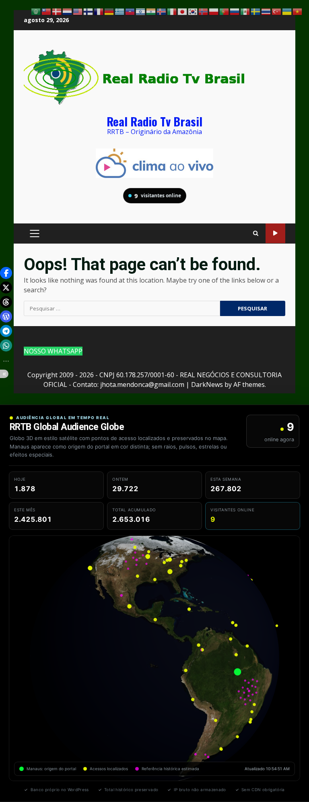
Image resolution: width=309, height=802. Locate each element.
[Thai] (266, 10)
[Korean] (193, 10)
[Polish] (214, 10)
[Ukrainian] (287, 10)
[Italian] (172, 10)
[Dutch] (67, 10)
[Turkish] (277, 10)
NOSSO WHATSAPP (53, 351)
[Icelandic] (162, 10)
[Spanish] (245, 10)
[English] (78, 10)
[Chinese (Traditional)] (46, 10)
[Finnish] (88, 10)
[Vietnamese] (298, 10)
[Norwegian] (203, 10)
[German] (109, 10)
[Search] (255, 233)
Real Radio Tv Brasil (154, 121)
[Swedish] (256, 10)
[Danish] (57, 10)
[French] (99, 10)
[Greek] (120, 10)
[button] (6, 273)
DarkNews (207, 384)
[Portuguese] (224, 10)
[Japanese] (182, 10)
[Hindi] (151, 10)
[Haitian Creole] (130, 10)
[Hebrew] (141, 10)
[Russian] (235, 10)
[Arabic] (36, 10)
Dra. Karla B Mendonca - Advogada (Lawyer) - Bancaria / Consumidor (275, 233)
